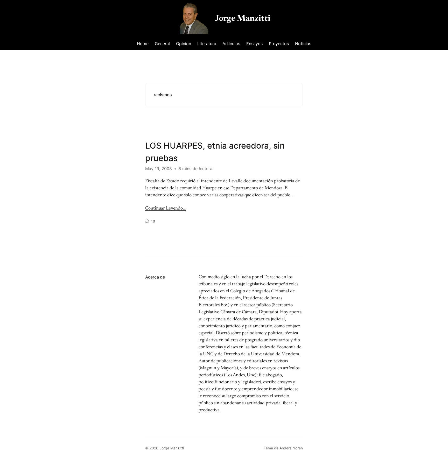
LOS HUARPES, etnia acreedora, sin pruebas (215, 152)
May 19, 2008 (158, 168)
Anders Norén (291, 448)
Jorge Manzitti (242, 19)
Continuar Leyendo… (165, 208)
